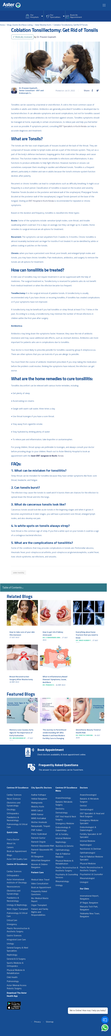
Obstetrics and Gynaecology (13, 804)
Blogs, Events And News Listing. (20, 24)
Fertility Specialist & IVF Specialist (91, 835)
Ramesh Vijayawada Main (42, 845)
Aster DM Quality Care (17, 859)
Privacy (37, 1021)
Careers (10, 847)
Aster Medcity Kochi (43, 24)
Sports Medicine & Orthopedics (15, 964)
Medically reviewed (22, 36)
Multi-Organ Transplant (17, 909)
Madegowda (36, 802)
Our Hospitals (34, 16)
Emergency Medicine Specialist (89, 822)
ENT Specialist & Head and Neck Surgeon (92, 815)
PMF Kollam (36, 830)
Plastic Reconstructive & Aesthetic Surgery (18, 930)
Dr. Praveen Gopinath (45, 36)
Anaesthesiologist (88, 794)
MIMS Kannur (37, 814)
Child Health (12, 977)
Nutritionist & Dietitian (90, 848)
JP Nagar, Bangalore (89, 902)
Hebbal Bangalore (39, 798)
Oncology (11, 809)
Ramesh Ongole (38, 841)
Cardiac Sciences (14, 794)
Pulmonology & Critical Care (17, 826)
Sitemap (49, 1021)
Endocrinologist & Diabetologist (88, 829)
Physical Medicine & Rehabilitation (16, 971)
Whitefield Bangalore (40, 860)
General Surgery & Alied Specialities (17, 949)
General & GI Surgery (16, 958)
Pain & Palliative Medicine (63, 855)
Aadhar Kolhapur (38, 794)
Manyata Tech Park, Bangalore (89, 908)
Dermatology (62, 812)
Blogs (9, 855)
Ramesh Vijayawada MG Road (42, 851)
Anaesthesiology (63, 797)
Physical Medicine (88, 863)
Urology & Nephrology (17, 905)
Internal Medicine (63, 838)
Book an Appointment (17, 851)
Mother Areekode (39, 822)
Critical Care (12, 920)
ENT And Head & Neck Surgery (66, 818)
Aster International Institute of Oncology (17, 881)
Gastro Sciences (14, 935)
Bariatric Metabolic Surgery (64, 803)
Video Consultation (39, 883)
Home (2, 24)
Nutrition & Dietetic (65, 846)
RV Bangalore (37, 856)
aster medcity (18, 572)
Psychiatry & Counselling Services (67, 876)
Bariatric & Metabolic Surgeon (89, 800)
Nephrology (12, 954)
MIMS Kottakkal (38, 818)
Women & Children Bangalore (39, 866)
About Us (11, 843)
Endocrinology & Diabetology (63, 829)
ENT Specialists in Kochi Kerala (72, 126)
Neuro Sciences (14, 798)
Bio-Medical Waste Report (39, 900)
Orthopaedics (13, 813)
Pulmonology (13, 981)
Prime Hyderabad (39, 833)
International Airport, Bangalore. (89, 897)
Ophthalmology (63, 849)
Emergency (12, 924)
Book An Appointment (76, 16)
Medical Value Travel (40, 879)
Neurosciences (13, 886)
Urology (10, 943)
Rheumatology (62, 881)
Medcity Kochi (37, 806)
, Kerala (60, 455)
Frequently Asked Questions (39, 893)
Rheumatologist (87, 878)
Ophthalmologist (87, 852)
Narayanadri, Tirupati (40, 826)
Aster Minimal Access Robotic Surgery (16, 987)
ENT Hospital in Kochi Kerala (41, 200)
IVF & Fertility (62, 834)
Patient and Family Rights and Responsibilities (39, 912)
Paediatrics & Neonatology (13, 819)
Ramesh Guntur (38, 837)
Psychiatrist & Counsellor (91, 874)
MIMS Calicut (37, 810)
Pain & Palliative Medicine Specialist (91, 858)
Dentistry (60, 808)
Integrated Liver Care (16, 939)
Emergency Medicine (65, 823)
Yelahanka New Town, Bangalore (90, 915)
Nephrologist (86, 844)
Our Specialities (55, 16)
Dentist (83, 805)
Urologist (84, 882)
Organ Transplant (39, 905)
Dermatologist (86, 809)
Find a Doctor (13, 839)
